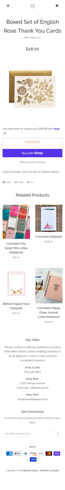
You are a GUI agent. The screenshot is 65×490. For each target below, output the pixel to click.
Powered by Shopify (49, 470)
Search (32, 447)
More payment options (32, 162)
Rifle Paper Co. (32, 37)
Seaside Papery (30, 470)
